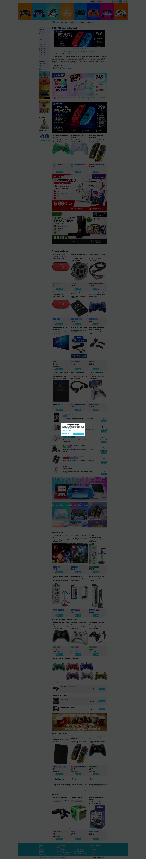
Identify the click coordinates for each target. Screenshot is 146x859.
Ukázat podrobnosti (65, 433)
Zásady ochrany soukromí (66, 430)
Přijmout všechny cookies (79, 434)
